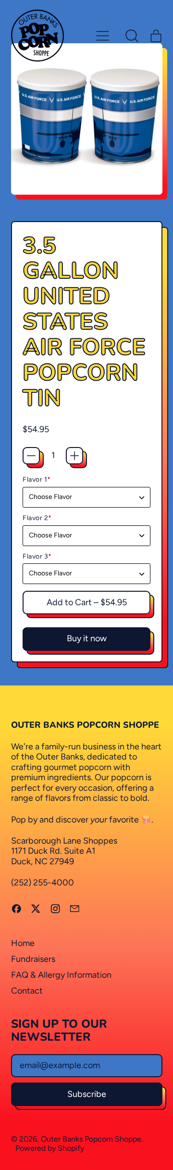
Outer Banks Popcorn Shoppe (91, 1139)
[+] (74, 455)
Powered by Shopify (49, 1148)
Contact (27, 990)
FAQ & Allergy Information (61, 975)
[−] (31, 455)
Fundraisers (33, 959)
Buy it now (87, 638)
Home (23, 943)
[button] (132, 35)
